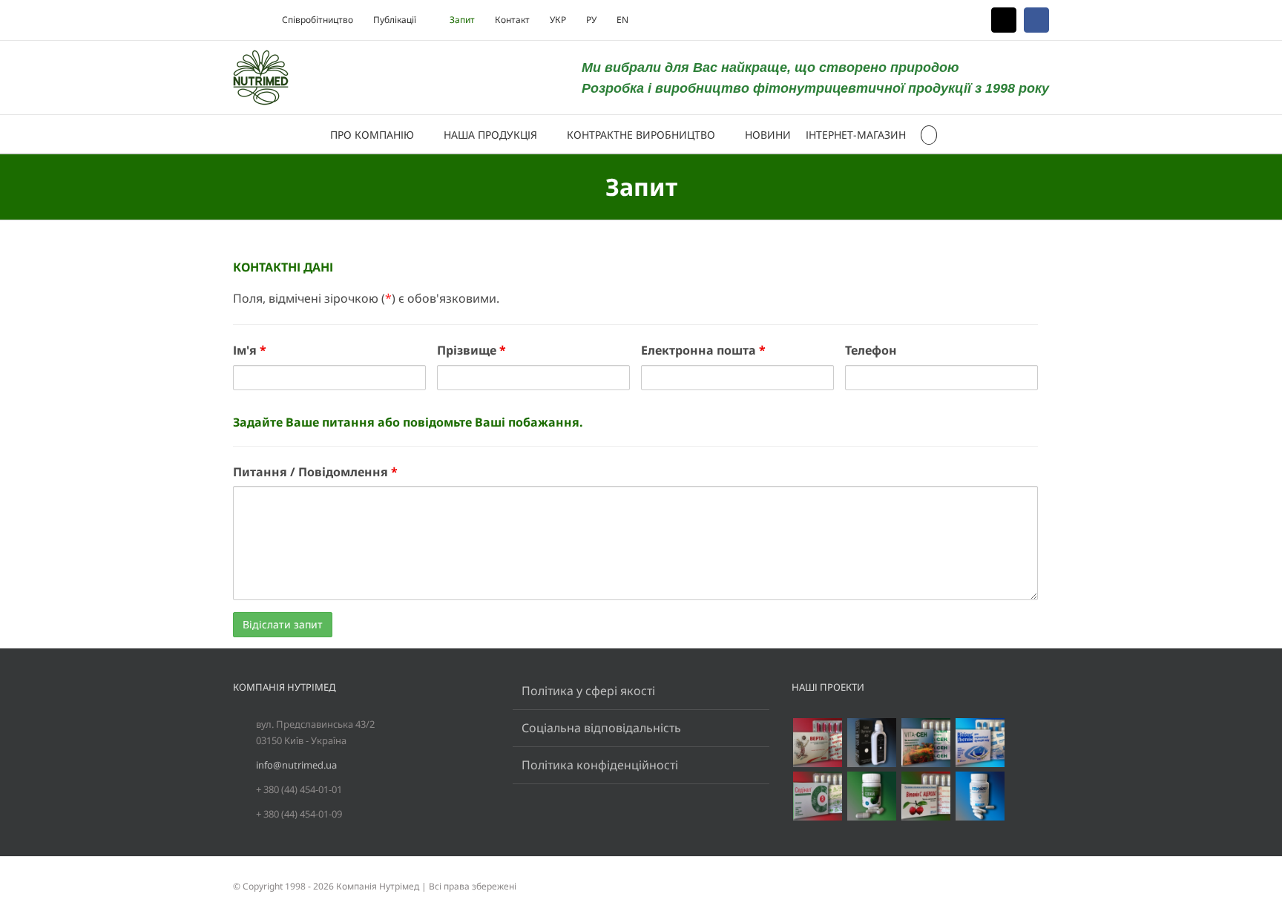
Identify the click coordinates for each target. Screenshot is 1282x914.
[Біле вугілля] (871, 742)
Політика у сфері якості (588, 691)
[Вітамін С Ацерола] (925, 796)
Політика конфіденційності (600, 765)
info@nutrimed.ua (296, 765)
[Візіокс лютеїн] (979, 742)
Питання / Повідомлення (315, 472)
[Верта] (817, 742)
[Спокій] (871, 796)
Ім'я (249, 350)
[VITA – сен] (925, 742)
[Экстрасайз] (979, 796)
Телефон (871, 350)
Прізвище (471, 350)
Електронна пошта (703, 350)
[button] (929, 134)
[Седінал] (817, 796)
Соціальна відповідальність (601, 728)
